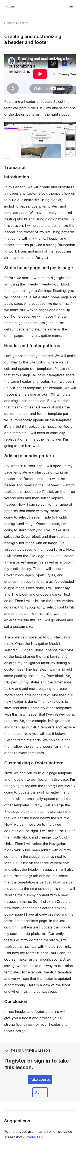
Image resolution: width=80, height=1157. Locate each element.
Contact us (34, 1137)
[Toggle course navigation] (71, 6)
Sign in (40, 1092)
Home (10, 6)
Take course (40, 1079)
